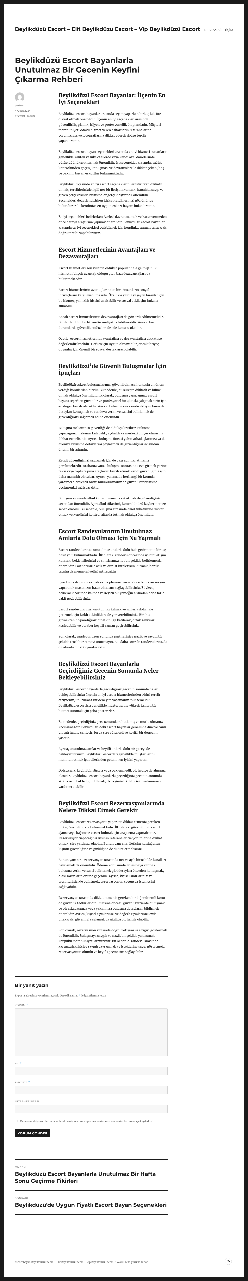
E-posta (22, 1082)
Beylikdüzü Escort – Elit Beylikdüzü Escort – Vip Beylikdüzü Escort (107, 29)
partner (19, 105)
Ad (18, 1063)
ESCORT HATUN (25, 116)
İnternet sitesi (27, 1101)
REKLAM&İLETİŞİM (218, 30)
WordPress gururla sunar (132, 1262)
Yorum (21, 1005)
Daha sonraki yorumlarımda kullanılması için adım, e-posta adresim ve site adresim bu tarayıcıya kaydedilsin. (87, 1121)
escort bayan (23, 1262)
